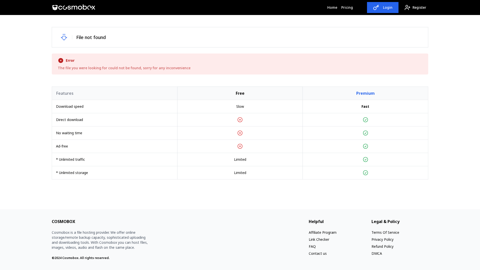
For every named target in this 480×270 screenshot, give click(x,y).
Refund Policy (383, 246)
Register (419, 7)
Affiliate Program (322, 232)
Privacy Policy (383, 239)
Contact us (318, 253)
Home (333, 7)
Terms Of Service (385, 232)
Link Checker (319, 239)
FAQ (312, 246)
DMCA (377, 253)
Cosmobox (70, 258)
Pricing (347, 7)
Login (387, 7)
